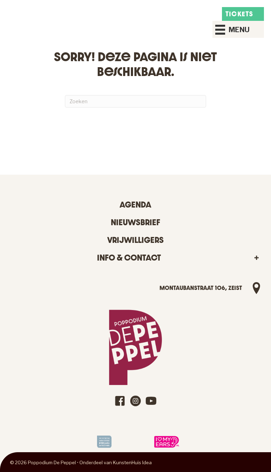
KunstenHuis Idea (132, 462)
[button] (256, 258)
